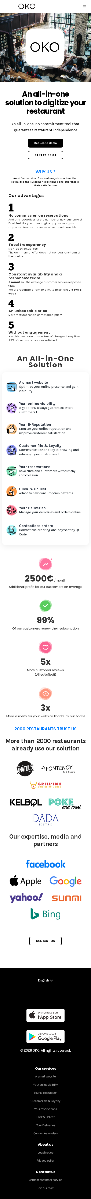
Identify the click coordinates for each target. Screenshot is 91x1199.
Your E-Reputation (45, 1093)
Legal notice (46, 1152)
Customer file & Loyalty (45, 1101)
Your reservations (45, 1109)
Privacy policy (45, 1160)
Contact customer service (45, 1180)
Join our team (45, 1188)
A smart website (45, 1076)
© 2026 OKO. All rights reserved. (45, 1050)
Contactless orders (45, 1133)
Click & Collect (45, 1117)
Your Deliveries (45, 1125)
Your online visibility (45, 1085)
